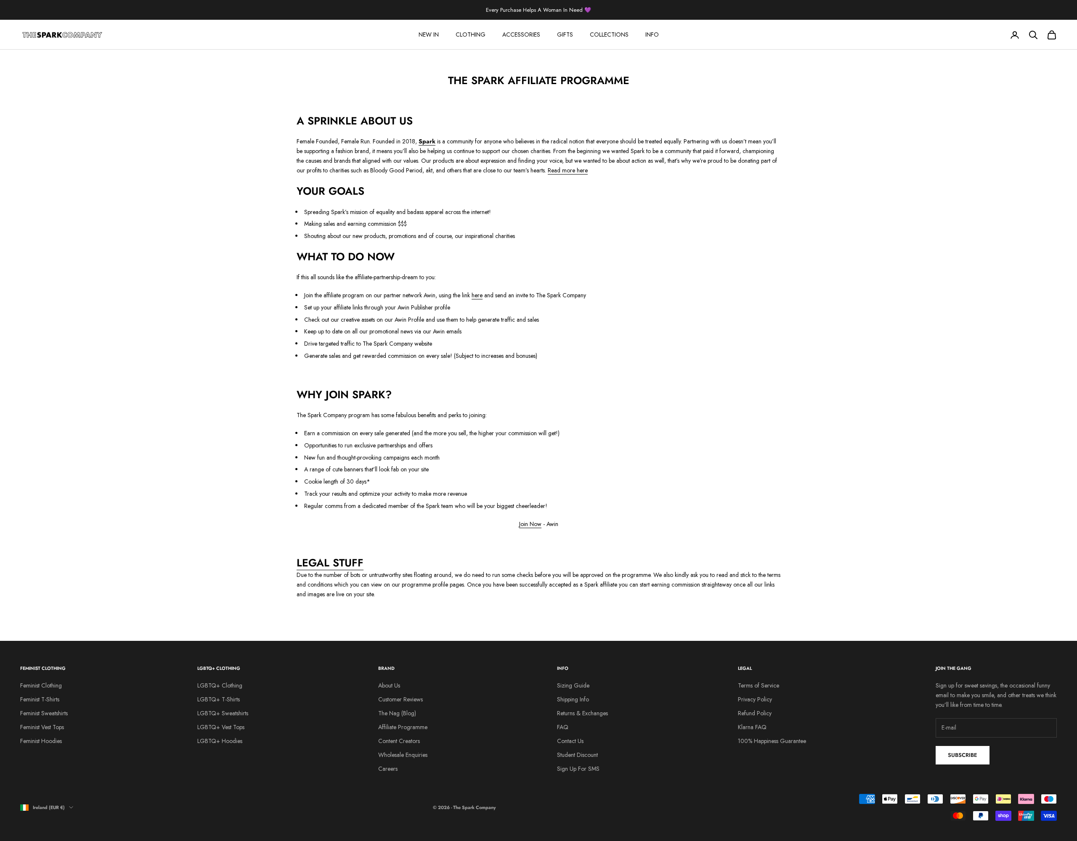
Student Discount (577, 755)
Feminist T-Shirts (39, 699)
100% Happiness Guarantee (772, 741)
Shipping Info (573, 699)
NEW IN (429, 34)
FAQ (562, 727)
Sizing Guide (573, 685)
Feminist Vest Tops (42, 727)
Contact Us (570, 741)
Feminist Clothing (41, 685)
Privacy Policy (755, 699)
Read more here (568, 170)
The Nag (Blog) (397, 713)
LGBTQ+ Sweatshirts (222, 713)
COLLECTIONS (609, 34)
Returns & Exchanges (582, 713)
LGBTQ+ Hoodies (219, 741)
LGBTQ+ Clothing (219, 685)
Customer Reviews (400, 699)
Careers (388, 768)
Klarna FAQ (752, 727)
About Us (389, 685)
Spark (427, 141)
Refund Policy (755, 713)
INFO (652, 34)
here (477, 295)
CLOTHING (470, 34)
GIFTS (565, 34)
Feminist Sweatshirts (44, 713)
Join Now (530, 524)
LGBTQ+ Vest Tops (220, 727)
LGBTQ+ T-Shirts (218, 699)
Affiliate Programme (402, 727)
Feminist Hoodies (41, 741)
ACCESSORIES (521, 34)
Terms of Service (758, 685)
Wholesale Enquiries (402, 755)
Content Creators (399, 741)
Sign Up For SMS (578, 768)
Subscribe (962, 755)
